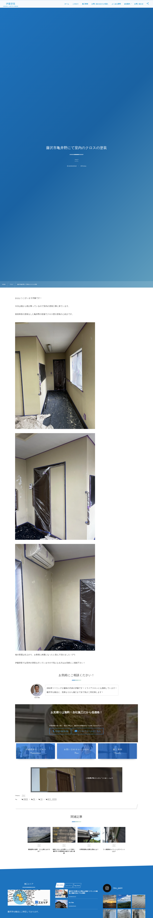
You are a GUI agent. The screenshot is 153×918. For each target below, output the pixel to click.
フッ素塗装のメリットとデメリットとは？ (114, 850)
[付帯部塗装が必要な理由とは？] (89, 835)
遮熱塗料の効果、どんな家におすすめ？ (39, 850)
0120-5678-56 (61, 731)
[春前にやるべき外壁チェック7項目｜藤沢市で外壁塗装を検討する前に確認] (64, 835)
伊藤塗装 (10, 4)
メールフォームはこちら (89, 731)
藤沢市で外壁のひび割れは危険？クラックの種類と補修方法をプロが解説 (83, 892)
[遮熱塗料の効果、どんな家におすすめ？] (39, 835)
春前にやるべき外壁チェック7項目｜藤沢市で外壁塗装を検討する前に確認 (64, 851)
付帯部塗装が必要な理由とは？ (88, 849)
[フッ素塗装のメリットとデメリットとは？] (114, 835)
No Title (71, 902)
